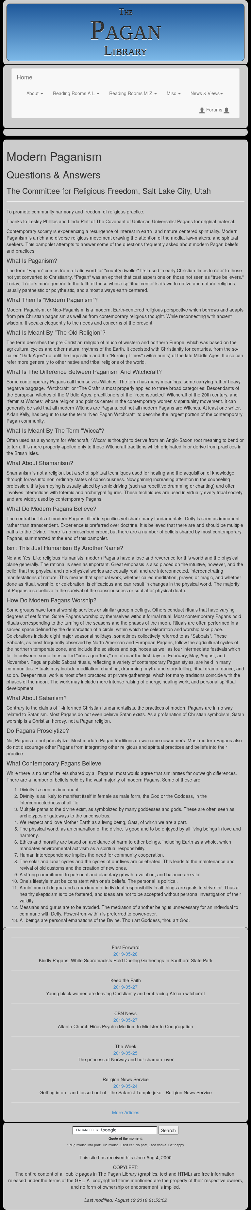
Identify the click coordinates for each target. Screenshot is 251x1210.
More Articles (125, 1112)
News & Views (205, 93)
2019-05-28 (125, 953)
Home (24, 77)
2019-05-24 (125, 1086)
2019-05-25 (125, 1053)
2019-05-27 (125, 986)
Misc (172, 93)
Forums (214, 109)
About (33, 93)
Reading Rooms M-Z (131, 93)
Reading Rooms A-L (74, 93)
